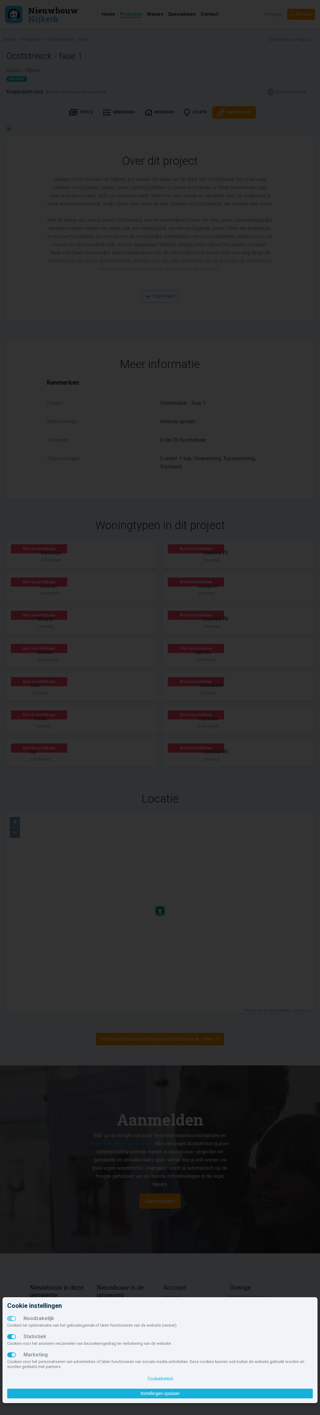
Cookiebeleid (160, 1378)
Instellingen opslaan (160, 1393)
